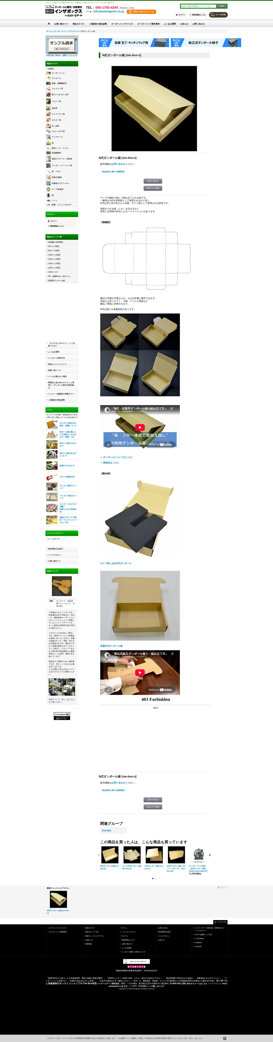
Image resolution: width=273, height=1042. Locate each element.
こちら (72, 699)
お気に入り (89, 940)
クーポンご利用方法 (56, 358)
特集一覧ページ (54, 370)
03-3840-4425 (175, 983)
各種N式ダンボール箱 (111, 646)
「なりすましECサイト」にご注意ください (61, 344)
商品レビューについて (57, 364)
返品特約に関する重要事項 (113, 172)
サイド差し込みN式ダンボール (116, 563)
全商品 (51, 69)
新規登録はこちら (199, 15)
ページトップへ (222, 922)
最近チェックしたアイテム (95, 936)
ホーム (124, 928)
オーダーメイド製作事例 (57, 932)
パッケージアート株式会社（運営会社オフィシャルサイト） (210, 929)
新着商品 (89, 944)
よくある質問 (53, 352)
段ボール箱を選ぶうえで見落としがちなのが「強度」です (68, 434)
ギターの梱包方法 (67, 477)
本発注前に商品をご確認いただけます (62, 55)
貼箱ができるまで (67, 465)
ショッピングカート (129, 932)
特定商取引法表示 (55, 549)
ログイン (182, 15)
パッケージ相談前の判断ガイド (61, 394)
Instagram (198, 942)
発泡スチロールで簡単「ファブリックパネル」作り (68, 519)
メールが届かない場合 (57, 376)
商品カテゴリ (90, 928)
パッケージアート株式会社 (108, 983)
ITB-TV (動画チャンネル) (203, 934)
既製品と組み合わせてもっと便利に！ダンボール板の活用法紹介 (61, 385)
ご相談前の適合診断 (56, 400)
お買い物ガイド (54, 561)
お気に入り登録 (152, 188)
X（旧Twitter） (200, 938)
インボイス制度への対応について (133, 952)
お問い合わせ (118, 164)
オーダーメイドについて (57, 928)
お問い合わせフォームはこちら (194, 983)
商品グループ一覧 (92, 932)
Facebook (198, 946)
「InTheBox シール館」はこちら (150, 986)
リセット (223, 887)
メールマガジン (54, 555)
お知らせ (161, 940)
